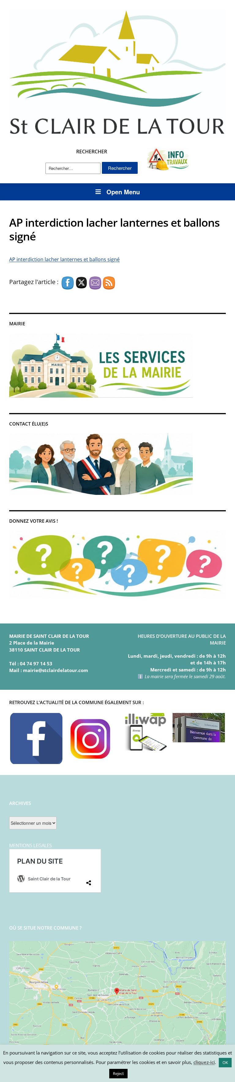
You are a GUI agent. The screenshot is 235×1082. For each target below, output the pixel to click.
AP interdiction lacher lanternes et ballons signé (64, 259)
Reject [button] (118, 1073)
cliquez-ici (204, 1062)
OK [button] (225, 1062)
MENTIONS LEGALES (30, 845)
